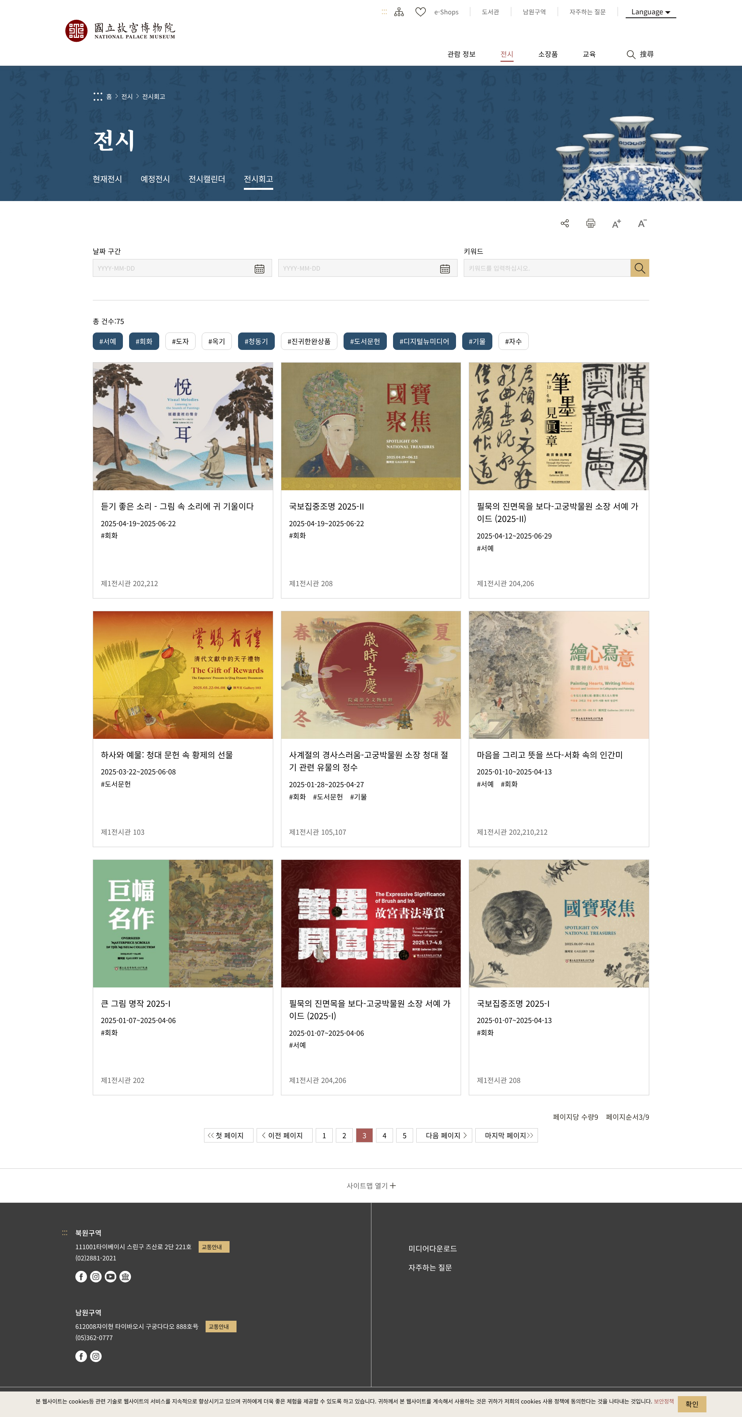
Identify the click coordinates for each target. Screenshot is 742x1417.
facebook (81, 1276)
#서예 (107, 341)
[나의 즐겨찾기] (420, 11)
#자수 (513, 341)
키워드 (473, 251)
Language (647, 11)
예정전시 (155, 178)
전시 (127, 96)
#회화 (144, 341)
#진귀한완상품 (309, 341)
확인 (692, 1404)
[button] (590, 223)
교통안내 (212, 1247)
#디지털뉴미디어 (424, 341)
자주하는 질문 (430, 1267)
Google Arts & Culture (125, 1276)
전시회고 (153, 96)
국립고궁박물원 (120, 31)
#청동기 (256, 341)
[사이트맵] (399, 11)
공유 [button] (565, 223)
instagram (96, 1276)
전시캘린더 (207, 178)
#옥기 (216, 341)
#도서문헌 (365, 341)
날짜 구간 (107, 251)
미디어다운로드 (432, 1248)
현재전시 (107, 178)
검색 (640, 268)
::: (384, 12)
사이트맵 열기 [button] (367, 1185)
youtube (110, 1276)
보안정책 (664, 1401)
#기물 (477, 341)
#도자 (180, 341)
